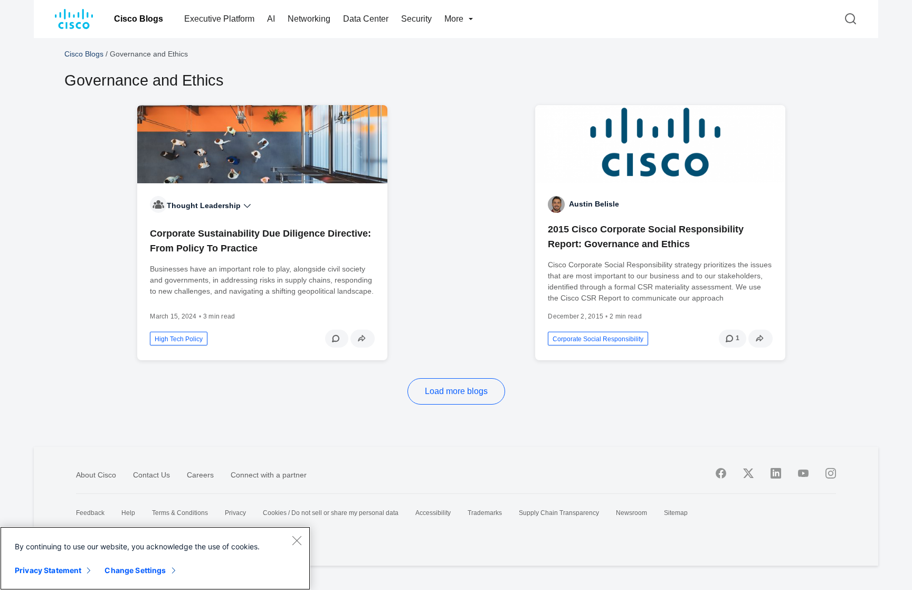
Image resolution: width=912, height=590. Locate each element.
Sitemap (676, 513)
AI (271, 18)
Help (128, 513)
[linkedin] (776, 473)
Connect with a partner (269, 475)
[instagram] (830, 473)
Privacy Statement (48, 570)
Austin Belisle (594, 204)
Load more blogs (456, 391)
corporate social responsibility (598, 339)
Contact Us (151, 475)
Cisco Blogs (138, 18)
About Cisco (96, 475)
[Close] (296, 540)
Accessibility (433, 513)
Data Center (365, 18)
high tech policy (179, 339)
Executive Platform (219, 18)
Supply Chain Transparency (559, 513)
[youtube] (803, 473)
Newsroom (631, 513)
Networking (309, 18)
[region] (155, 558)
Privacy (235, 513)
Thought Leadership (205, 205)
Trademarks (485, 513)
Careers (200, 475)
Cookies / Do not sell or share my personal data (330, 513)
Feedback (90, 513)
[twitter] (748, 473)
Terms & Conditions (180, 513)
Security (416, 18)
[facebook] (721, 473)
